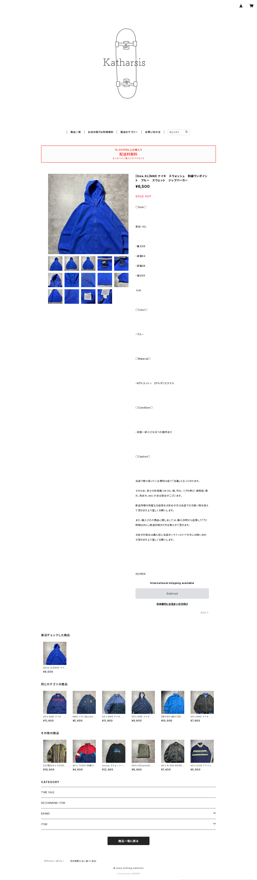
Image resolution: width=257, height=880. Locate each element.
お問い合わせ (152, 131)
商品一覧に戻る (128, 841)
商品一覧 (75, 131)
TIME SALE (48, 792)
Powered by (124, 873)
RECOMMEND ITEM (53, 802)
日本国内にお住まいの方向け (172, 603)
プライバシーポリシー (54, 861)
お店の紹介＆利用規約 (100, 131)
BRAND (45, 813)
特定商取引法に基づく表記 (83, 861)
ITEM (44, 824)
